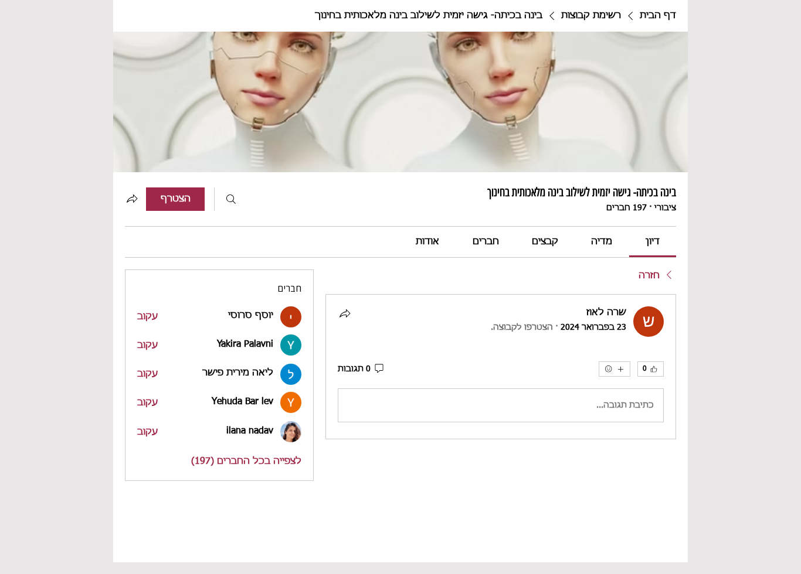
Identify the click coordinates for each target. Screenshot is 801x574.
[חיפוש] (231, 199)
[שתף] (345, 313)
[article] (500, 366)
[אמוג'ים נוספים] (614, 369)
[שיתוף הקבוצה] (132, 199)
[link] (653, 242)
